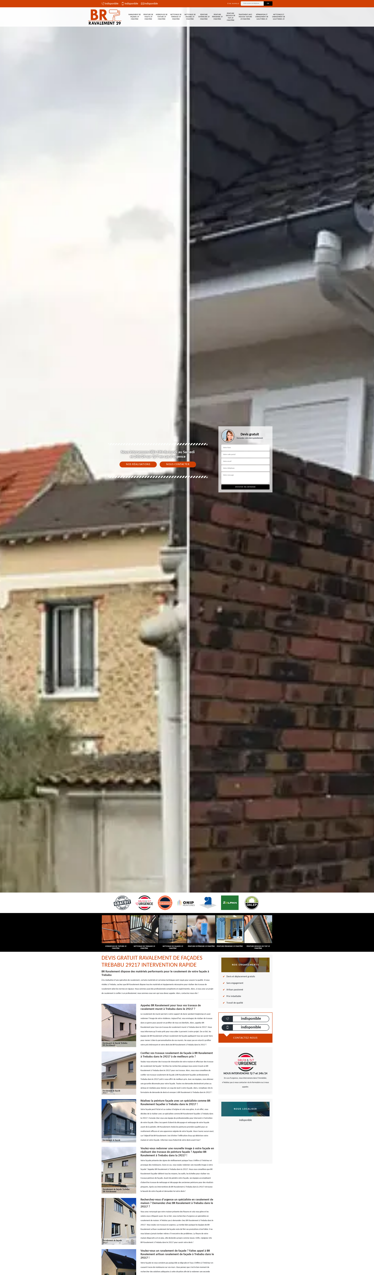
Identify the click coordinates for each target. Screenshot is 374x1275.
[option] (187, 510)
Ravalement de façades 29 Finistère (135, 17)
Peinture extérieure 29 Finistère (203, 17)
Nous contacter (177, 464)
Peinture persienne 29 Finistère (217, 17)
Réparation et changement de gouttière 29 (261, 17)
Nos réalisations (138, 464)
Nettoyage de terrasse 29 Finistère (175, 17)
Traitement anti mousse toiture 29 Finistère (245, 17)
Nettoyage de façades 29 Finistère (190, 17)
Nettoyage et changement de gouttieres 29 (278, 17)
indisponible (111, 3)
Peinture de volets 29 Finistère (148, 17)
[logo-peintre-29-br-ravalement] (105, 17)
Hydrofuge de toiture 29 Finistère (161, 17)
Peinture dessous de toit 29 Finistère (230, 17)
